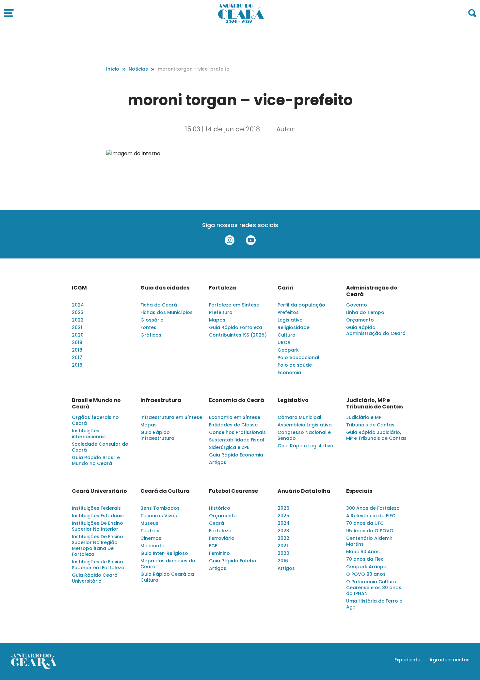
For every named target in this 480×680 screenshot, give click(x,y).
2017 (77, 357)
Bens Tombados (160, 508)
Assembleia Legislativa (305, 425)
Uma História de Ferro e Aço (374, 604)
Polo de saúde (295, 365)
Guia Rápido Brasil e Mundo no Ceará (96, 460)
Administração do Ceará (371, 291)
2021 (77, 327)
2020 (78, 335)
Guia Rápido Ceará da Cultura (167, 577)
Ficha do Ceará (158, 305)
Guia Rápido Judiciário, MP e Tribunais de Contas (376, 435)
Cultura (287, 335)
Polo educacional (298, 357)
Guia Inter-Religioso (164, 553)
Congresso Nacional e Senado (304, 435)
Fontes (148, 327)
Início (112, 69)
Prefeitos (288, 312)
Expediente (407, 659)
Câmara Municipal (299, 417)
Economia (289, 372)
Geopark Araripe (366, 567)
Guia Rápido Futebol (233, 561)
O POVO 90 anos (366, 574)
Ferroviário (221, 538)
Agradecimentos (449, 659)
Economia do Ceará (236, 400)
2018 (77, 350)
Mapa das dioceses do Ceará (167, 564)
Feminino (219, 553)
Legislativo (290, 320)
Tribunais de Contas (370, 425)
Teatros (149, 531)
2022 (78, 320)
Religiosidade (294, 327)
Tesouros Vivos (158, 516)
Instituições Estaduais (98, 516)
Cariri (286, 288)
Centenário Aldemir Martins (369, 541)
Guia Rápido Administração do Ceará (376, 330)
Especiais (359, 491)
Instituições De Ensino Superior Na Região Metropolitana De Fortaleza (97, 545)
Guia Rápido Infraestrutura (157, 435)
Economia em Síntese (234, 417)
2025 (283, 516)
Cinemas (150, 538)
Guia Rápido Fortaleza (235, 327)
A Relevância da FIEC (370, 516)
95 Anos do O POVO (369, 531)
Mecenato (152, 546)
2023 (78, 312)
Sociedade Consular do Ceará (100, 447)
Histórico (219, 508)
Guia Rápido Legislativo (305, 446)
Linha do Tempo (365, 312)
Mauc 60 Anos (363, 552)
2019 (77, 342)
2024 (78, 305)
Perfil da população (301, 305)
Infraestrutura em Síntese (171, 417)
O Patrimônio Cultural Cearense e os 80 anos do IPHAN (373, 587)
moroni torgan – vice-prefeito (194, 69)
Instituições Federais (96, 508)
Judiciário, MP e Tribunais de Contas (374, 403)
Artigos (217, 462)
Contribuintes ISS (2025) (238, 335)
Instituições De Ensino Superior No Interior (97, 526)
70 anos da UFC (365, 523)
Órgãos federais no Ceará (95, 420)
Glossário (152, 320)
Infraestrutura (160, 400)
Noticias (138, 69)
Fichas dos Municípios (166, 312)
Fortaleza (222, 288)
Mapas (217, 320)
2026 (283, 508)
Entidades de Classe (233, 425)
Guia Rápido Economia (236, 455)
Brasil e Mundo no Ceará (96, 403)
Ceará (216, 523)
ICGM (79, 288)
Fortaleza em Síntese (234, 305)
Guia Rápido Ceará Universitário (95, 578)
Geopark (288, 350)
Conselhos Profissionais (237, 432)
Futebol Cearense (233, 491)
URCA (284, 342)
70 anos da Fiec (365, 559)
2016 (77, 365)
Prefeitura (220, 312)
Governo (356, 305)
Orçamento (360, 320)
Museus (149, 523)
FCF (213, 546)
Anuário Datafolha (304, 491)
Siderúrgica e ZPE (229, 447)
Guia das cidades (164, 288)
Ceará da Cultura (165, 491)
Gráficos (150, 335)
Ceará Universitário (99, 491)
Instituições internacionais (89, 434)
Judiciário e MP (363, 417)
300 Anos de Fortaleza (373, 508)
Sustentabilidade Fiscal (236, 440)
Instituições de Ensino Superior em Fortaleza (98, 565)
